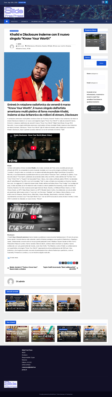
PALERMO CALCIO (37, 21)
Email (92, 83)
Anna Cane (21, 308)
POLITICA (14, 21)
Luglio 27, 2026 (13, 336)
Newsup (62, 394)
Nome (92, 73)
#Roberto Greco (21, 48)
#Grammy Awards (41, 46)
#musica (68, 46)
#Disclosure (31, 46)
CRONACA (24, 21)
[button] (106, 21)
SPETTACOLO (51, 21)
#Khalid (49, 46)
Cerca (87, 57)
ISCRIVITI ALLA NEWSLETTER (96, 108)
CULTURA (63, 21)
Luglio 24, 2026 (40, 336)
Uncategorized (14, 30)
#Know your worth (59, 46)
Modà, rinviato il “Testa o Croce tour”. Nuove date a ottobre (24, 268)
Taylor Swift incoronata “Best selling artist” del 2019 (59, 268)
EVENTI (72, 21)
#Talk (28, 48)
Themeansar (69, 394)
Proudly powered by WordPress (47, 394)
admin (19, 44)
